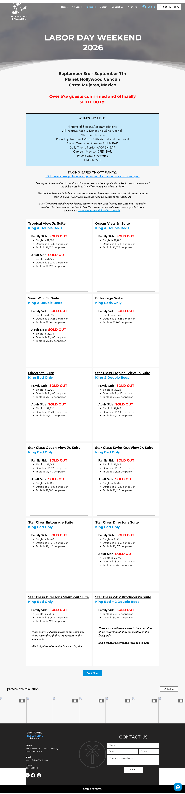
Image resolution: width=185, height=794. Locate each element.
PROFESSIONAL (19, 16)
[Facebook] (33, 775)
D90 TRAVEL (34, 732)
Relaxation (34, 738)
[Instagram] (39, 775)
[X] (27, 775)
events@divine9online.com (38, 760)
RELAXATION (19, 19)
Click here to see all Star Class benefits (99, 210)
